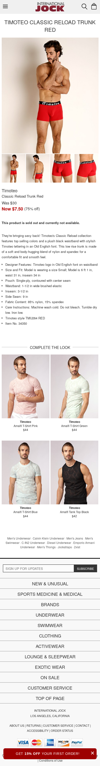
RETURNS (33, 725)
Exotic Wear (50, 667)
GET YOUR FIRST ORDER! (55, 753)
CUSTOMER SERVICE (58, 725)
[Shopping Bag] (94, 6)
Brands (50, 604)
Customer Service (50, 688)
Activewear (50, 646)
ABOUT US (16, 725)
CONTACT (82, 725)
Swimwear (50, 625)
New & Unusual (50, 583)
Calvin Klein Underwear (48, 538)
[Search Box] (84, 6)
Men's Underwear (19, 538)
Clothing (50, 635)
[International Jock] (50, 4)
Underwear (50, 615)
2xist (77, 547)
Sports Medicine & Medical (50, 594)
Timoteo (9, 190)
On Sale (50, 677)
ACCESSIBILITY (38, 730)
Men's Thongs (46, 547)
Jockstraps (65, 547)
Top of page (50, 698)
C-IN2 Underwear (33, 542)
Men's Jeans (75, 538)
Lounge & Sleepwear (50, 656)
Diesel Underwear (59, 542)
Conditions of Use (51, 760)
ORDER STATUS (62, 730)
